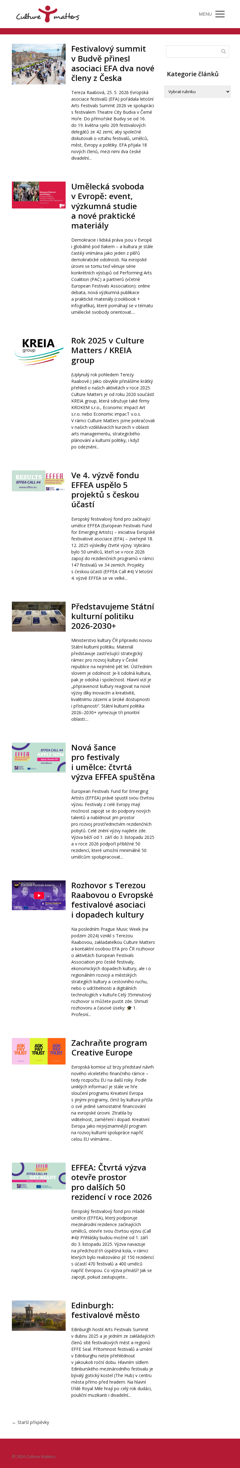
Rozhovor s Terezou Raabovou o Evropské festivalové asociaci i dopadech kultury (112, 899)
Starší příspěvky (30, 1422)
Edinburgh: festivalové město (105, 1310)
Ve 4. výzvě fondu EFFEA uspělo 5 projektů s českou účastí (105, 489)
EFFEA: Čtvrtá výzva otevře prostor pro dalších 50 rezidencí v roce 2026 (111, 1182)
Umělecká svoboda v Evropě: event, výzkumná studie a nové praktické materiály (107, 206)
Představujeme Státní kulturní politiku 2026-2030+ (112, 616)
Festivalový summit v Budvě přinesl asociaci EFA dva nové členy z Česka (112, 63)
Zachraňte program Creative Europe (109, 1047)
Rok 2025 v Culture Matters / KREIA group (107, 350)
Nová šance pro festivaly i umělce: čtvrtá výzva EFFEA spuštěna (113, 762)
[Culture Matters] (48, 14)
